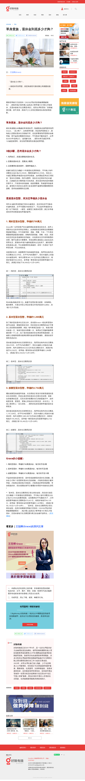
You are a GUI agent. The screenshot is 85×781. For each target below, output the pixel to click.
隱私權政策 (52, 747)
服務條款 (62, 747)
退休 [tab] (50, 15)
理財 (15, 24)
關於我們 (33, 747)
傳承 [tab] (27, 15)
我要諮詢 (42, 747)
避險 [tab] (57, 15)
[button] (76, 8)
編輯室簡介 (23, 747)
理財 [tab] (42, 15)
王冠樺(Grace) (15, 72)
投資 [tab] (35, 15)
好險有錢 (8, 24)
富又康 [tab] (65, 15)
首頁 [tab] (20, 15)
